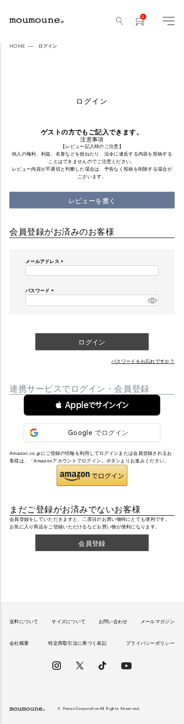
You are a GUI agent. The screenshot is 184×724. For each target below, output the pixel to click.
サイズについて (68, 621)
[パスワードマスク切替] (151, 300)
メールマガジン (158, 621)
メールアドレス (45, 261)
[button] (92, 405)
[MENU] (169, 21)
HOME (17, 46)
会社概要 (19, 643)
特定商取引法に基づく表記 (77, 643)
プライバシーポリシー (150, 643)
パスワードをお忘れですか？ (143, 361)
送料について (24, 621)
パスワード (40, 290)
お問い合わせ (113, 621)
